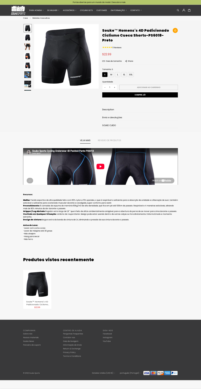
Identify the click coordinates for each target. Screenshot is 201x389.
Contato (135, 10)
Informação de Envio (72, 345)
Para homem (35, 10)
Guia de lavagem (70, 341)
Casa (25, 18)
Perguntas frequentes (73, 333)
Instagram (107, 337)
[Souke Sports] (18, 10)
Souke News (28, 341)
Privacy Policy (69, 352)
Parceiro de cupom (32, 345)
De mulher (52, 10)
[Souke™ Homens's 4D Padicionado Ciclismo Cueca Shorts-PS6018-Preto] (104, 87)
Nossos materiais (31, 337)
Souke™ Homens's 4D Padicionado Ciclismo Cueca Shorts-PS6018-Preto (37, 303)
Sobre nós (27, 333)
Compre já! (140, 95)
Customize (101, 10)
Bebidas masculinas (41, 18)
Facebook (107, 333)
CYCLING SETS (86, 10)
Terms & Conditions (72, 356)
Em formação (118, 10)
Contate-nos (69, 337)
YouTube (107, 341)
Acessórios (68, 10)
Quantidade (107, 81)
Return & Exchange (71, 348)
